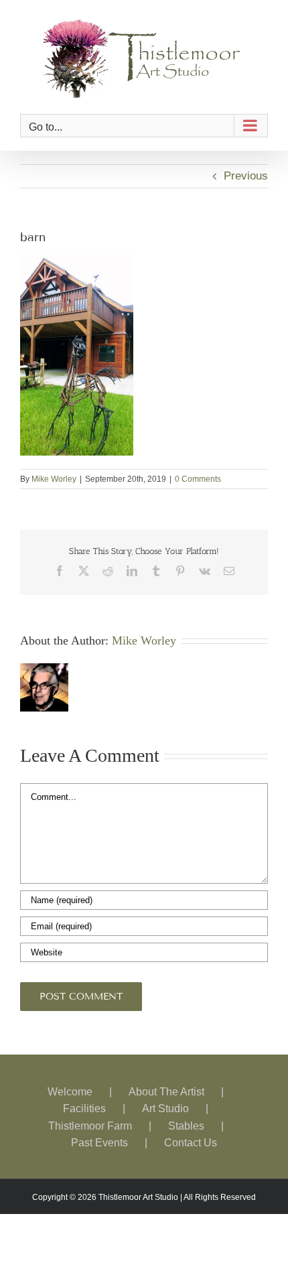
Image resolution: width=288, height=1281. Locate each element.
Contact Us (190, 1142)
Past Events (99, 1142)
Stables (186, 1126)
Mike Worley (53, 479)
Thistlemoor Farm (90, 1126)
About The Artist (166, 1091)
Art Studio (165, 1108)
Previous (246, 176)
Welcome (70, 1091)
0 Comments (198, 479)
